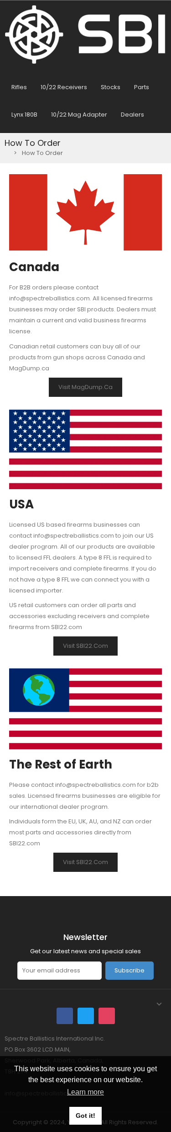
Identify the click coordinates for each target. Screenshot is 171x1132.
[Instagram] (106, 1016)
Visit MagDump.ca (85, 387)
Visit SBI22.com (85, 645)
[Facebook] (65, 1016)
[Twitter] (86, 1016)
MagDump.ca (29, 368)
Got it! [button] (85, 1115)
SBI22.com (66, 627)
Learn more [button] (85, 1092)
